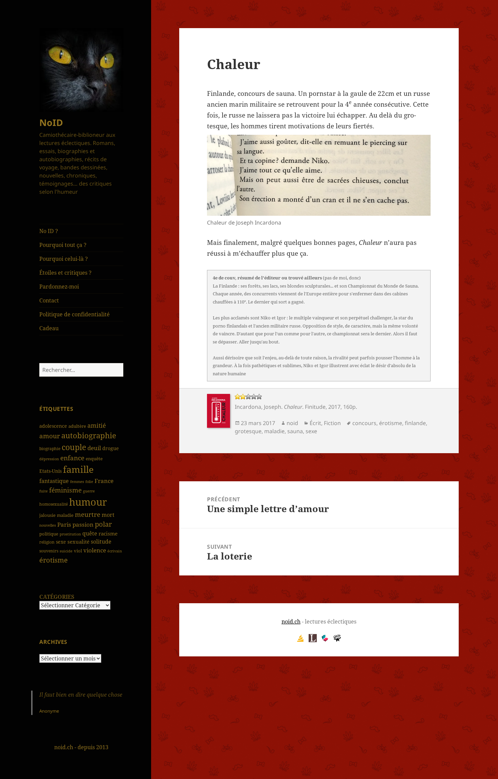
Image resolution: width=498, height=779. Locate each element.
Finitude (315, 406)
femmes (77, 481)
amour (49, 435)
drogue (110, 448)
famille (78, 469)
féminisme (65, 490)
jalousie (47, 515)
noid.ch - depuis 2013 (81, 747)
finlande (415, 423)
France (104, 481)
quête (89, 533)
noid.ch (291, 621)
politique (48, 534)
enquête (94, 459)
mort (108, 515)
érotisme (53, 560)
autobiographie (88, 435)
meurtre (87, 514)
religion (47, 542)
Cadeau (49, 328)
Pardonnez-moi (59, 286)
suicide (66, 550)
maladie (65, 515)
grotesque (248, 431)
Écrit (315, 423)
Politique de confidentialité (74, 314)
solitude (101, 541)
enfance (72, 457)
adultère (77, 426)
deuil (94, 448)
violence (94, 550)
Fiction (332, 423)
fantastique (54, 481)
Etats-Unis (50, 471)
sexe (61, 542)
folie (89, 481)
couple (74, 447)
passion (83, 524)
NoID (51, 122)
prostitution (70, 534)
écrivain (114, 550)
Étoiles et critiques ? (65, 272)
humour (88, 502)
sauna (295, 431)
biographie (49, 448)
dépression (49, 458)
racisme (108, 533)
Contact (49, 300)
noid (292, 423)
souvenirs (48, 551)
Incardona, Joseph (258, 406)
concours (364, 423)
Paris (64, 524)
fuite (43, 490)
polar (103, 524)
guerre (89, 491)
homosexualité (53, 504)
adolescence (53, 426)
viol (78, 551)
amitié (96, 425)
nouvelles (47, 525)
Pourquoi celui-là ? (63, 258)
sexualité (78, 541)
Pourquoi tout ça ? (62, 245)
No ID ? (48, 231)
